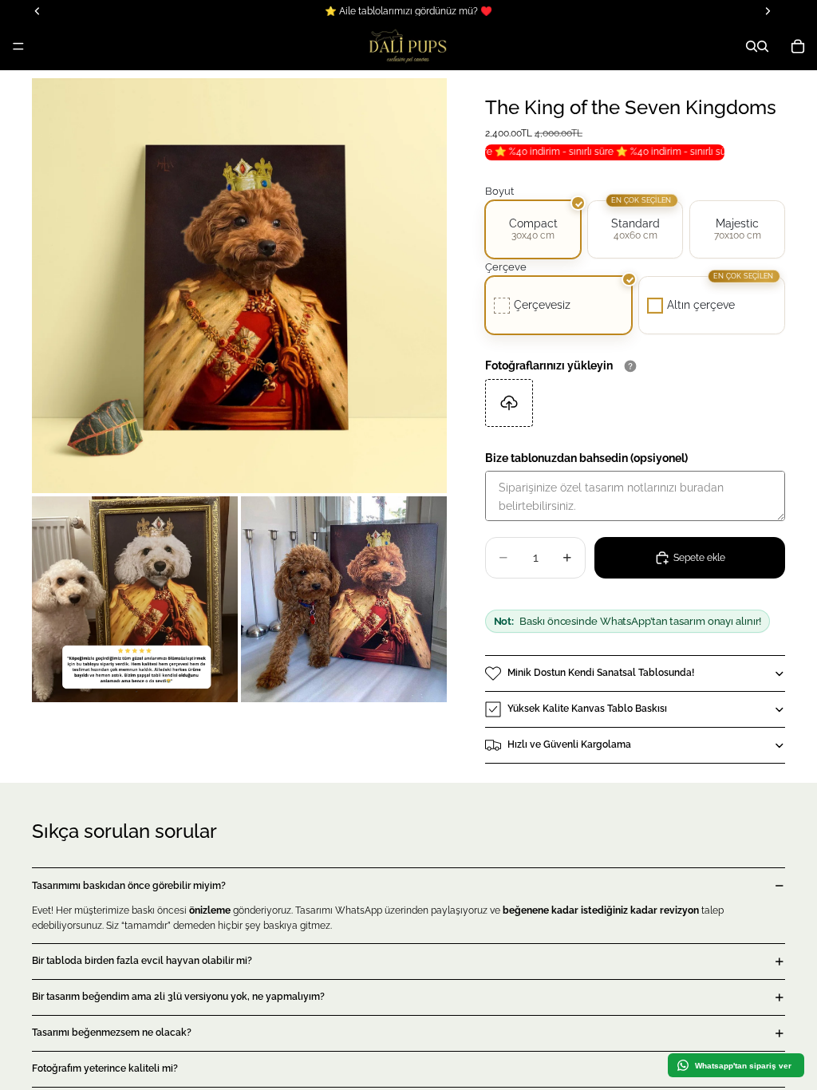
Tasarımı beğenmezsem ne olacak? (111, 1032)
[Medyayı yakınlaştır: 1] (239, 285)
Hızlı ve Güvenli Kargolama (569, 744)
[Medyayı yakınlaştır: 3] (344, 599)
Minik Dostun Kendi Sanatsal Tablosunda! (600, 672)
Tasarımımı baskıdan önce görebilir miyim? (129, 885)
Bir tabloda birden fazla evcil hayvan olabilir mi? (142, 960)
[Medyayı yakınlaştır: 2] (135, 599)
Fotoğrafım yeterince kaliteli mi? (105, 1068)
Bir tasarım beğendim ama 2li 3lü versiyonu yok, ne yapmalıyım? (178, 996)
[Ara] (751, 46)
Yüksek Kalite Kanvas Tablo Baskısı (587, 708)
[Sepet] (797, 46)
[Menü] (18, 46)
